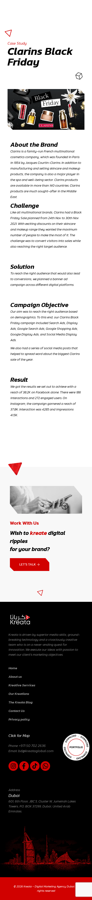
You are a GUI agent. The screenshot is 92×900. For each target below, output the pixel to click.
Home (12, 668)
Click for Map (19, 736)
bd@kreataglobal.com (36, 751)
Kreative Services (21, 685)
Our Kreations (18, 694)
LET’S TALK (28, 564)
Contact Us (16, 711)
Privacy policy (19, 719)
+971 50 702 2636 (32, 746)
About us (15, 677)
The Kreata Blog (20, 702)
